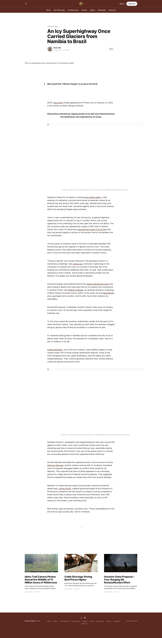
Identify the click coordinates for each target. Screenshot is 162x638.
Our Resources (73, 10)
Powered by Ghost (131, 621)
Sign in (122, 4)
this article (58, 103)
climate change (52, 26)
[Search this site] (26, 3)
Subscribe (131, 4)
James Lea (77, 264)
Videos (92, 10)
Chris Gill (57, 48)
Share (111, 49)
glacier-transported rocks (97, 284)
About (48, 10)
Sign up (49, 621)
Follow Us (112, 10)
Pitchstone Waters (30, 621)
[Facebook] (85, 618)
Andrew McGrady (55, 350)
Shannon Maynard (55, 465)
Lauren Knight (65, 488)
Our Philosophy (59, 10)
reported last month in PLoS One (92, 229)
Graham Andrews (75, 290)
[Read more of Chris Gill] (49, 49)
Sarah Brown (108, 293)
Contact (108, 621)
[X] (81, 618)
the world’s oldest (92, 197)
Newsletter (102, 10)
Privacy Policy (100, 621)
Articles (84, 10)
